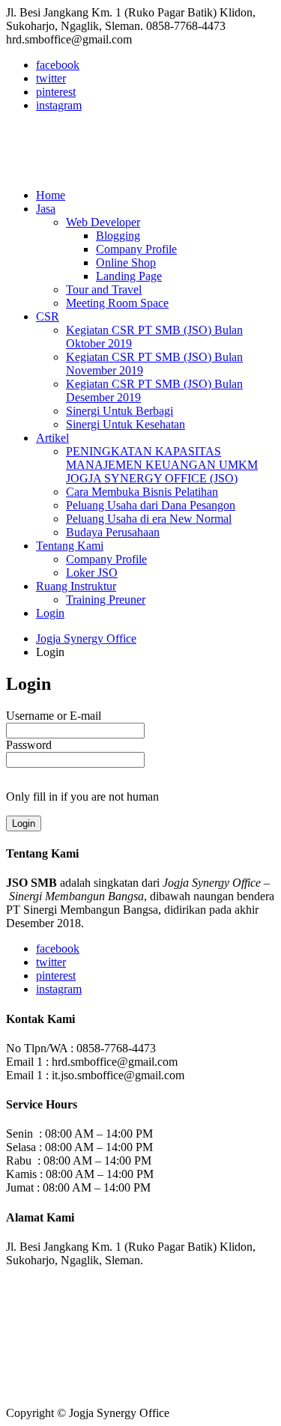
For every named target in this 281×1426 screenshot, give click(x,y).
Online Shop (126, 262)
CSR (47, 316)
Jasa (45, 208)
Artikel (52, 437)
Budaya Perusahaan (113, 532)
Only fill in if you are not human (82, 796)
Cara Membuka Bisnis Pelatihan (142, 491)
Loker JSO (92, 572)
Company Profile (136, 249)
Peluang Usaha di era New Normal (149, 518)
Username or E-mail (53, 715)
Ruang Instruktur (76, 586)
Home (50, 195)
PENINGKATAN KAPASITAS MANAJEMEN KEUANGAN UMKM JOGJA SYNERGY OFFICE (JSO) (162, 465)
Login (50, 613)
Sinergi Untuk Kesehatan (125, 424)
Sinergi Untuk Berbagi (119, 410)
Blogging (118, 235)
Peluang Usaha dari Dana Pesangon (150, 505)
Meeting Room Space (117, 303)
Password (29, 744)
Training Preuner (105, 599)
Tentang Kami (69, 545)
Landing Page (129, 276)
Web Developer (103, 222)
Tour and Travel (104, 289)
